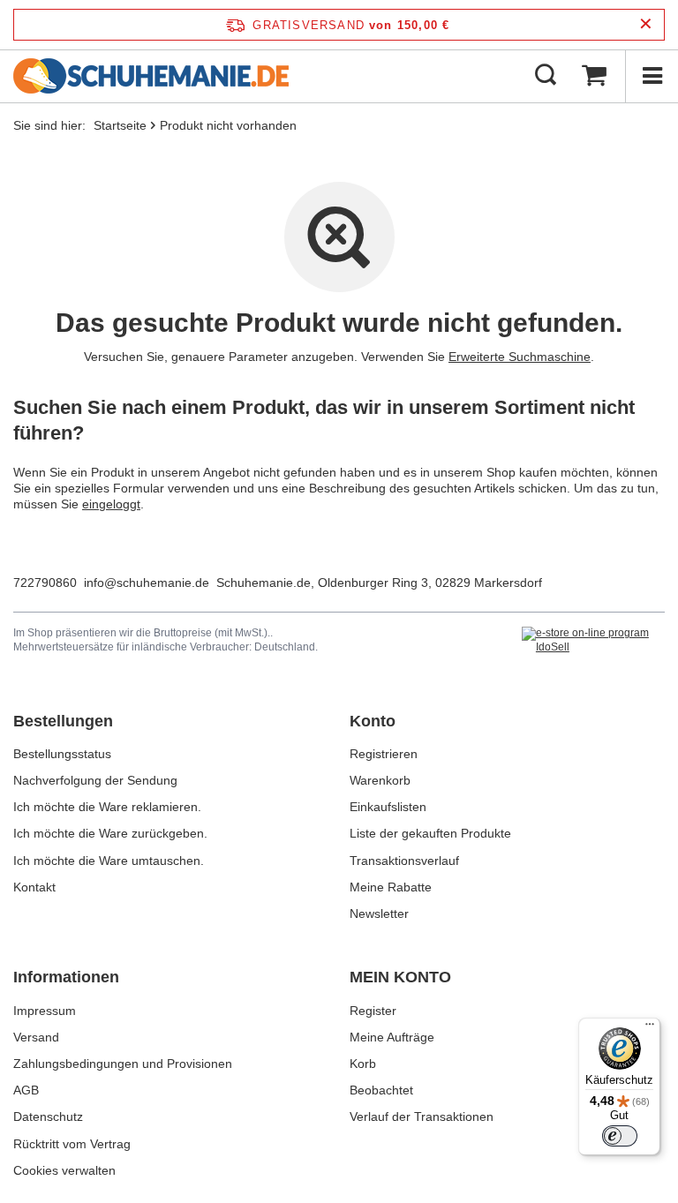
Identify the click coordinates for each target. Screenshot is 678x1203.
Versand (36, 1037)
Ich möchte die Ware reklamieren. (107, 807)
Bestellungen (63, 721)
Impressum (44, 1011)
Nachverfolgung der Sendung (95, 780)
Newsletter (379, 913)
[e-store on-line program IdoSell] (593, 640)
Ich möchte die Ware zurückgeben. (110, 833)
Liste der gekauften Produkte (430, 833)
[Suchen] (546, 75)
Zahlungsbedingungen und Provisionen (122, 1063)
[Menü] (651, 75)
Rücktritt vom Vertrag (72, 1144)
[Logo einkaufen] (151, 76)
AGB (26, 1090)
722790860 (45, 582)
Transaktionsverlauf (404, 860)
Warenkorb (380, 780)
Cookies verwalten (64, 1170)
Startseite (120, 125)
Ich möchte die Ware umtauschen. (108, 860)
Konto (373, 721)
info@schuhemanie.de (146, 582)
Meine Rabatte (391, 887)
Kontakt (34, 887)
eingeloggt (111, 504)
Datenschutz (48, 1116)
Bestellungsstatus (62, 754)
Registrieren (384, 754)
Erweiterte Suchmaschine (519, 357)
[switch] (619, 1136)
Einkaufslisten (388, 807)
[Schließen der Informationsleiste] (646, 24)
